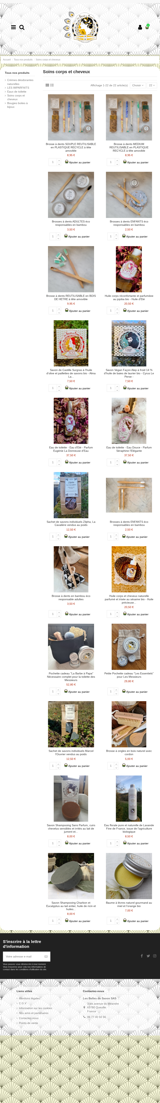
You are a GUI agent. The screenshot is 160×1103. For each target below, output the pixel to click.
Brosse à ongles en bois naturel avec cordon (129, 752)
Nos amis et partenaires (33, 1013)
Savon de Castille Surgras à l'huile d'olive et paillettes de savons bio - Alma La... (71, 373)
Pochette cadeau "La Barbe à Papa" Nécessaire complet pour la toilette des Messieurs (71, 677)
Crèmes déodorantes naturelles (20, 81)
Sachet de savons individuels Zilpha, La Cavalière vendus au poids (71, 523)
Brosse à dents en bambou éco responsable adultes (71, 597)
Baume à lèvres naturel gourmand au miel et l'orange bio (129, 904)
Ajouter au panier (79, 162)
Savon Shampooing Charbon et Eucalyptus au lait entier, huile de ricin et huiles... (71, 906)
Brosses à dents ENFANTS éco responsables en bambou (129, 223)
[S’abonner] (46, 956)
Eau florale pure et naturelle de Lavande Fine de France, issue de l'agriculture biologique (129, 828)
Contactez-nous (28, 1018)
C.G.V (22, 1003)
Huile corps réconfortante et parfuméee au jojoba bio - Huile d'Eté (129, 297)
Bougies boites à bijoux (17, 105)
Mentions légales (29, 998)
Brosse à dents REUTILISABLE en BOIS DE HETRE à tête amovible (71, 297)
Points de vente (28, 1023)
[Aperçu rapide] (95, 100)
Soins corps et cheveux (16, 97)
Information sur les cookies (35, 1008)
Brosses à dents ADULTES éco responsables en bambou (71, 223)
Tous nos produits (17, 72)
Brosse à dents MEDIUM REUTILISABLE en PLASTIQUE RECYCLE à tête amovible (128, 147)
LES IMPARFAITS (18, 87)
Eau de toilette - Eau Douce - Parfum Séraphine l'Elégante (129, 449)
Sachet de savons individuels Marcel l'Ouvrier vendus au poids (71, 752)
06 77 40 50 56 (96, 1016)
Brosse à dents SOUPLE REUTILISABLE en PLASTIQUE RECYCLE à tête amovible (71, 147)
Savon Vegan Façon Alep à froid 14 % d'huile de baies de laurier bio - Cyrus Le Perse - (129, 373)
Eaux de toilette (16, 91)
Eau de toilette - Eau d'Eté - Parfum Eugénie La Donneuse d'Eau (71, 449)
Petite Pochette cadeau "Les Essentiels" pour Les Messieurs (129, 675)
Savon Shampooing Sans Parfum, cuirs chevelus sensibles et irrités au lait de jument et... (71, 828)
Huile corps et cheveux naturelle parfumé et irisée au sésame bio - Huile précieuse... (129, 599)
